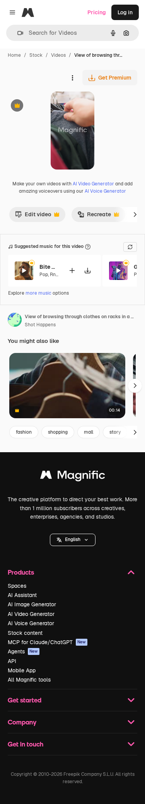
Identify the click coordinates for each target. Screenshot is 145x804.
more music (38, 293)
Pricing (96, 12)
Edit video (33, 216)
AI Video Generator (93, 184)
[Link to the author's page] (15, 321)
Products (21, 572)
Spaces (17, 585)
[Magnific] (72, 477)
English (72, 539)
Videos (58, 55)
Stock (36, 55)
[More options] (72, 77)
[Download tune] (87, 270)
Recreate (94, 216)
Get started (24, 700)
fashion (24, 432)
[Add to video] (72, 270)
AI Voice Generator (105, 191)
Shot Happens (40, 325)
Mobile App (22, 670)
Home (14, 55)
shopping (58, 432)
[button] (73, 540)
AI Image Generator (32, 604)
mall (88, 432)
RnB (54, 274)
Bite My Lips (49, 266)
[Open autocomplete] (17, 33)
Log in (125, 12)
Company (22, 722)
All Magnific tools (29, 679)
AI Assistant (22, 595)
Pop (43, 274)
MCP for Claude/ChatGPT (47, 642)
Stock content (25, 632)
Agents (23, 651)
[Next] (135, 214)
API (12, 661)
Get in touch (25, 744)
